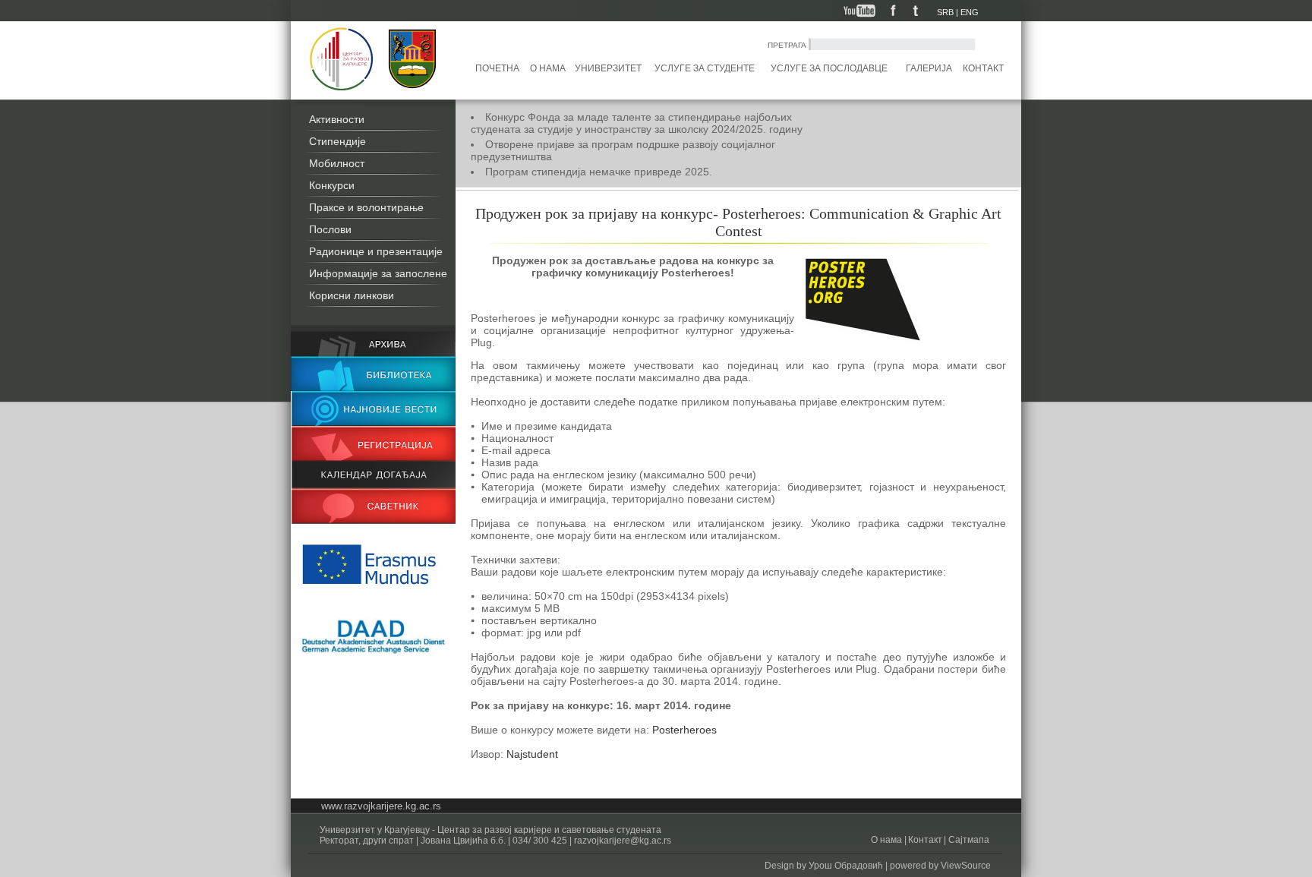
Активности (336, 119)
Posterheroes (684, 730)
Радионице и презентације (376, 251)
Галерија (929, 68)
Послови (330, 229)
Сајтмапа (967, 839)
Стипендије (337, 141)
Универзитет (608, 68)
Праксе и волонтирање (366, 207)
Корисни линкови (351, 295)
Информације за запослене (378, 273)
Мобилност (336, 163)
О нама (548, 68)
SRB (945, 12)
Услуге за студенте (704, 68)
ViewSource (966, 865)
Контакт (983, 68)
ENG (969, 12)
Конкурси (332, 185)
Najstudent (532, 754)
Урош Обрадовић (846, 865)
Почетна (497, 68)
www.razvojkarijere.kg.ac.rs (381, 806)
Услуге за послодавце (829, 68)
